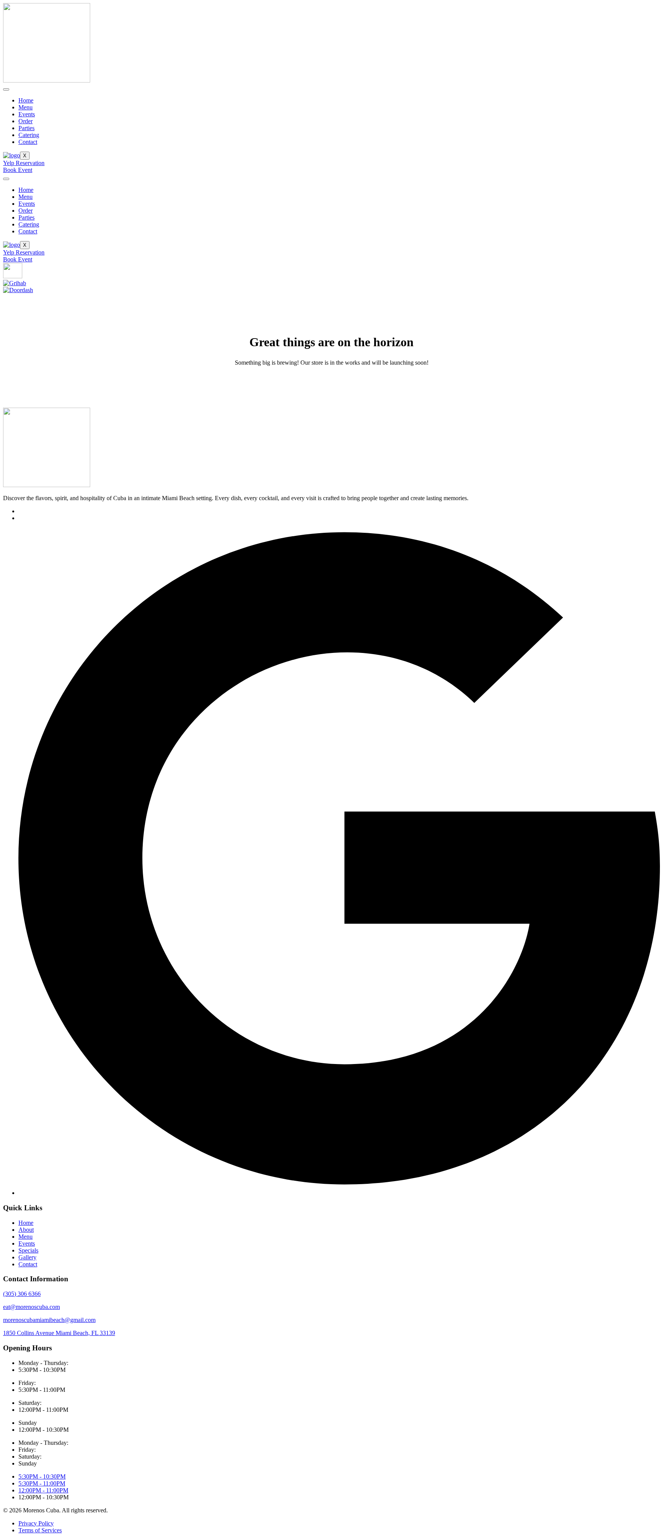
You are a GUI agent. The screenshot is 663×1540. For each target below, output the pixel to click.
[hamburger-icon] (6, 89)
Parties (26, 128)
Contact (27, 142)
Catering (28, 135)
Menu (25, 107)
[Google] (339, 1193)
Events (26, 114)
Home (25, 100)
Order (25, 121)
